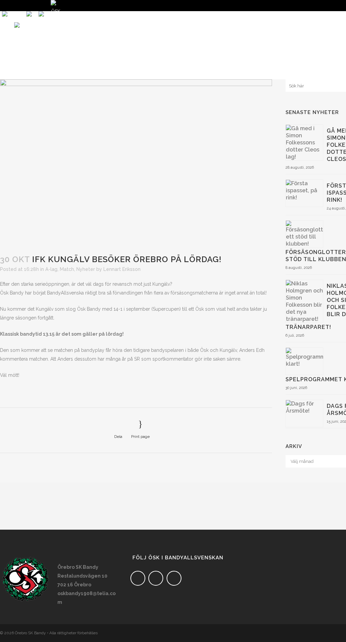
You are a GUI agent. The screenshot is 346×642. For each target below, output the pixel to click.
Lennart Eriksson (122, 269)
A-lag (51, 269)
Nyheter (85, 269)
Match (67, 269)
